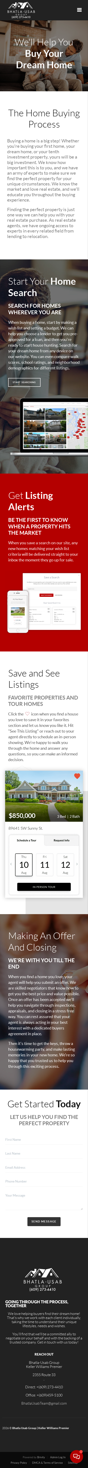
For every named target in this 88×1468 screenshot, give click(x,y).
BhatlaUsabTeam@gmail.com (44, 1403)
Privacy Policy (19, 1462)
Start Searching (24, 382)
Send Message (44, 1221)
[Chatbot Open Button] (76, 1456)
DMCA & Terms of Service (47, 1462)
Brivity (41, 1457)
